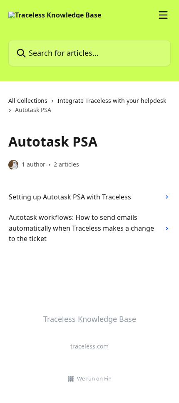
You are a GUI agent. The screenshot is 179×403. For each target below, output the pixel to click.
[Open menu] (163, 15)
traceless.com (89, 346)
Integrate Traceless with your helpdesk (111, 100)
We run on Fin (94, 378)
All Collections (27, 100)
